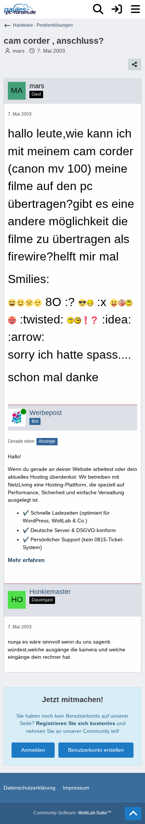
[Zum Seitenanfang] (133, 813)
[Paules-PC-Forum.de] (19, 9)
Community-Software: (72, 812)
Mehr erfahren (26, 560)
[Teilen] (134, 64)
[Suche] (98, 9)
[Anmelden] (116, 9)
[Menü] (135, 9)
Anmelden (33, 750)
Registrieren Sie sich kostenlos (75, 723)
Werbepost (45, 412)
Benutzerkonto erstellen (96, 750)
